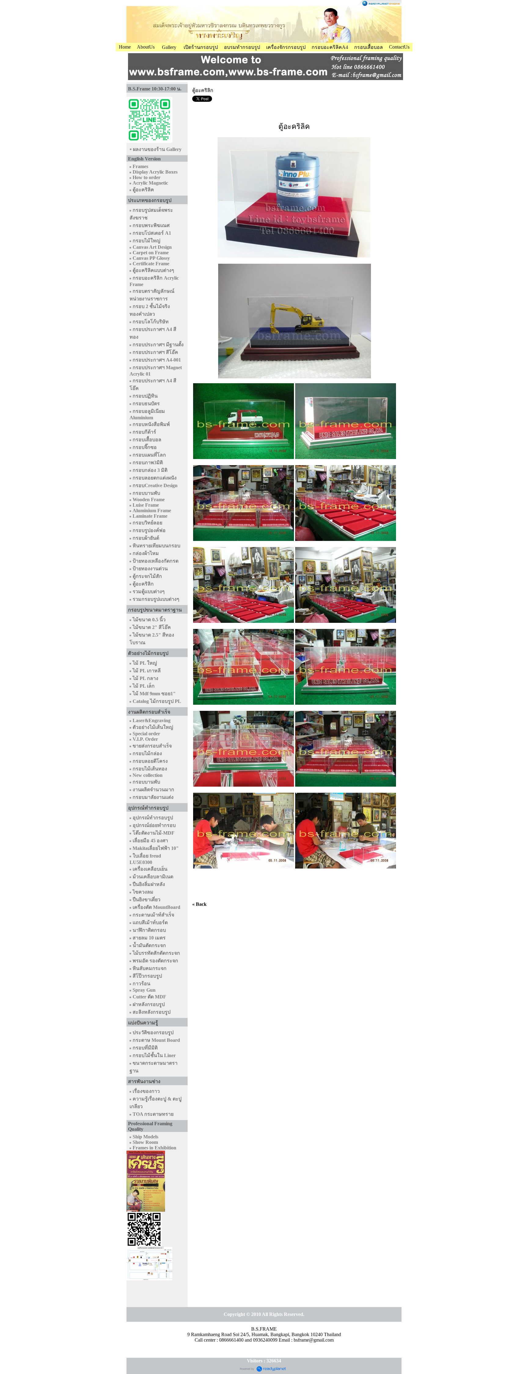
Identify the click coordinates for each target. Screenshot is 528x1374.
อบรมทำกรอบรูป (242, 47)
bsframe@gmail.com (314, 1340)
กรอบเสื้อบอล (368, 47)
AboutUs (146, 47)
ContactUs (399, 47)
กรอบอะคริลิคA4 (330, 47)
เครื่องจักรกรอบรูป (286, 47)
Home (125, 47)
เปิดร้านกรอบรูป (201, 47)
